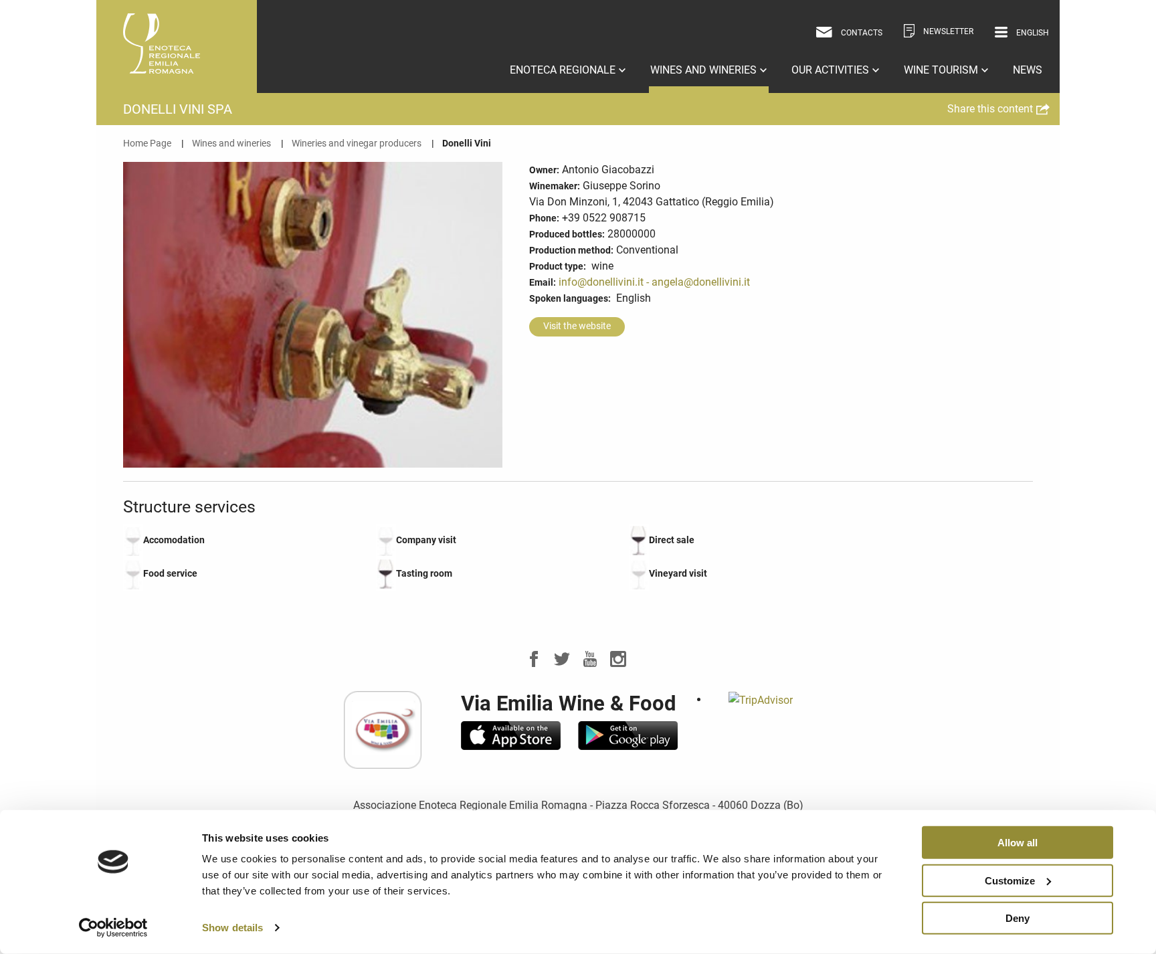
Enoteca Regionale (564, 70)
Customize (1010, 880)
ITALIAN (1014, 53)
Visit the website (577, 326)
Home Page (147, 143)
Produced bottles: (567, 234)
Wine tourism (942, 70)
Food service (170, 573)
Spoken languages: (570, 298)
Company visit (426, 540)
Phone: (544, 218)
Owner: (544, 170)
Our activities (831, 70)
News (1027, 70)
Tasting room (424, 573)
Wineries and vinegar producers (356, 143)
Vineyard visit (678, 573)
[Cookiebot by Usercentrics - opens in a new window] (113, 928)
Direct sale (671, 540)
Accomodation (174, 540)
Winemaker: (554, 186)
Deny (1017, 918)
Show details (232, 927)
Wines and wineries (704, 70)
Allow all (1017, 842)
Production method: (571, 250)
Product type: (557, 266)
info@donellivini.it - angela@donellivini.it (654, 282)
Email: (542, 282)
